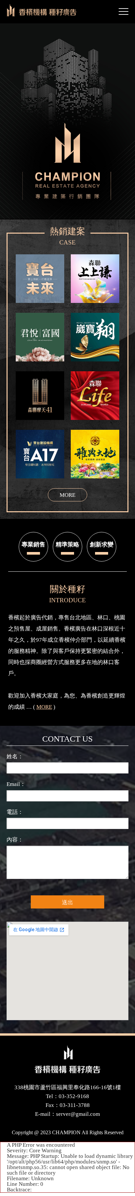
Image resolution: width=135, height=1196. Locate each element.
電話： (15, 812)
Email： (16, 784)
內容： (15, 840)
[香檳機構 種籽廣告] (67, 1059)
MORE (44, 707)
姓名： (15, 756)
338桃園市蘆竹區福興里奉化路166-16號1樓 (67, 1087)
